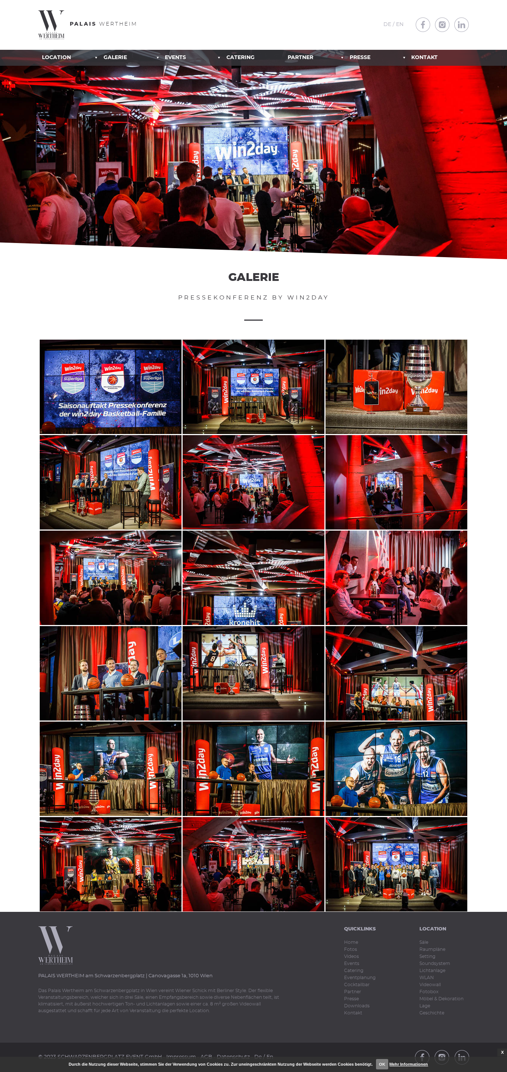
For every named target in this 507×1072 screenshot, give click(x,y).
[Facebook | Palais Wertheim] (423, 24)
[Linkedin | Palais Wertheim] (461, 24)
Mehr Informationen (408, 1064)
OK (382, 1064)
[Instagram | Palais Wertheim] (442, 24)
